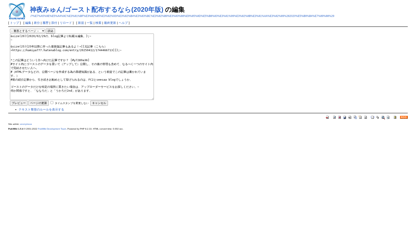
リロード (66, 22)
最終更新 (110, 22)
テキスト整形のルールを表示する (41, 109)
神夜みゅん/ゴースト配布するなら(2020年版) (96, 9)
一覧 (90, 22)
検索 (98, 22)
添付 (54, 22)
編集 (28, 22)
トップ (14, 22)
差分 (37, 22)
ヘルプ (123, 22)
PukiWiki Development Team (52, 129)
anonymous (26, 124)
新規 (81, 22)
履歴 (45, 22)
